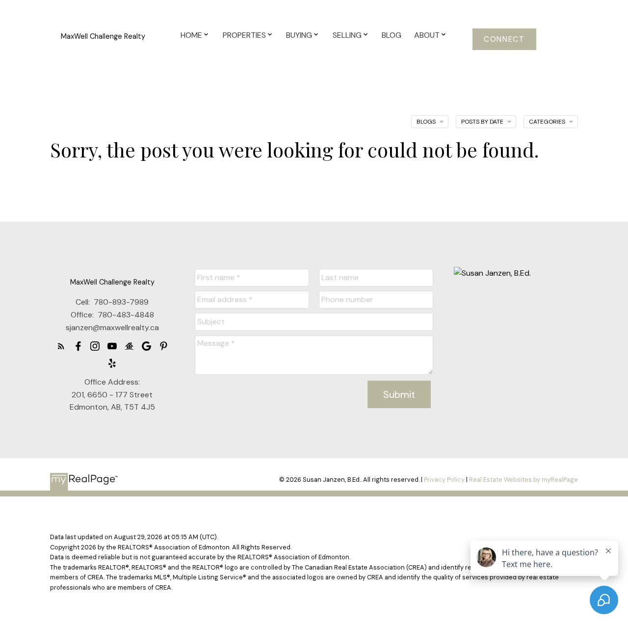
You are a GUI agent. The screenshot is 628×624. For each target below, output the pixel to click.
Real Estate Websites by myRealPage (523, 479)
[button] (504, 39)
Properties (244, 35)
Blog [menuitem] (391, 35)
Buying (299, 35)
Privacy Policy (444, 479)
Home (191, 35)
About (427, 35)
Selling (347, 35)
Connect (504, 39)
